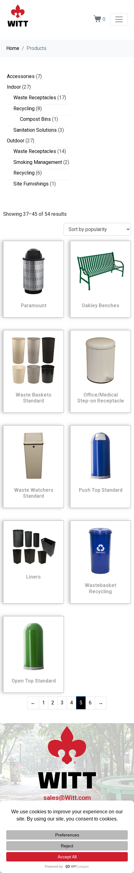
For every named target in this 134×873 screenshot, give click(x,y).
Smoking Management (37, 162)
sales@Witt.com (67, 797)
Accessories (21, 76)
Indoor (14, 87)
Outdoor (15, 141)
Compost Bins (35, 119)
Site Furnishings (31, 184)
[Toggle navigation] (119, 19)
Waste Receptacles (34, 98)
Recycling (24, 108)
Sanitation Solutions (35, 130)
